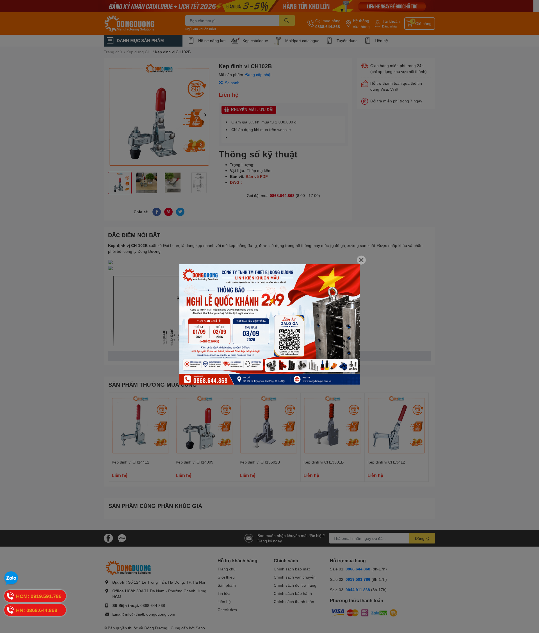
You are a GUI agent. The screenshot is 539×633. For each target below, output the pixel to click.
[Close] (361, 260)
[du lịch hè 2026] (269, 324)
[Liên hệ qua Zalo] (11, 578)
